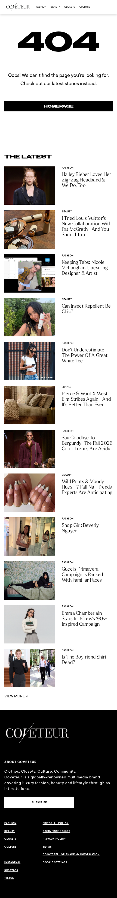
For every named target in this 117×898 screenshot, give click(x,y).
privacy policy (54, 839)
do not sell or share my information (71, 854)
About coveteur (20, 762)
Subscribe (39, 802)
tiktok (9, 878)
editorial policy (56, 823)
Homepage (58, 106)
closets (69, 6)
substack (11, 870)
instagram (12, 862)
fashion (41, 6)
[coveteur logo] (18, 7)
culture (84, 6)
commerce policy (56, 831)
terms (47, 847)
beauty (55, 6)
